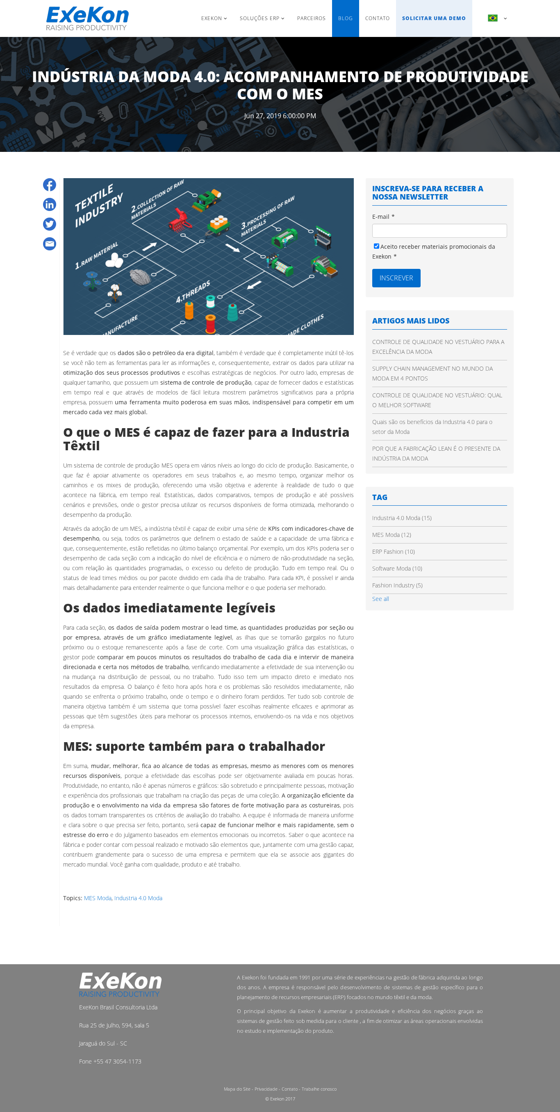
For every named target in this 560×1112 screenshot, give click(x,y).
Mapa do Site (237, 1089)
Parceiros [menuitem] (311, 18)
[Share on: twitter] (49, 224)
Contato (290, 1089)
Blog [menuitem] (345, 18)
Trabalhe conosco (319, 1089)
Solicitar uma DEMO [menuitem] (434, 18)
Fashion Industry (397, 585)
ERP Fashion (393, 551)
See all (380, 599)
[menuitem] (493, 18)
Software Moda (397, 568)
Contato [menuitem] (377, 18)
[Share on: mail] (49, 243)
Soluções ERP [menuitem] (260, 18)
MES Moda (98, 898)
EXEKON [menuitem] (211, 18)
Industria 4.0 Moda (138, 898)
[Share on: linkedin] (49, 204)
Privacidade (266, 1089)
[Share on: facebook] (49, 184)
